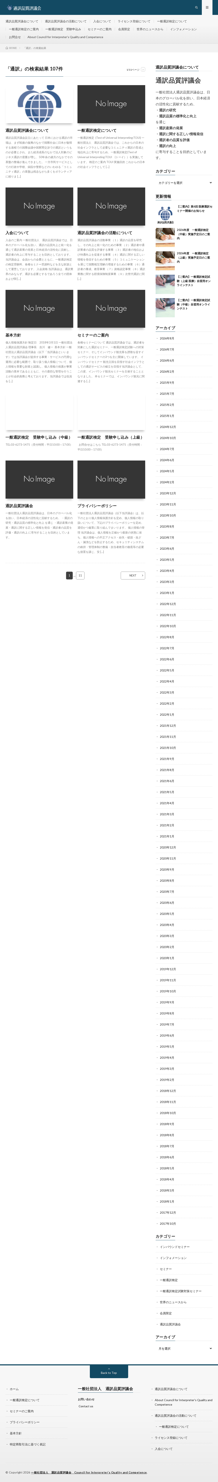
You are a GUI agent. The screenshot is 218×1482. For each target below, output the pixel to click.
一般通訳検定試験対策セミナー (181, 1291)
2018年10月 (168, 1113)
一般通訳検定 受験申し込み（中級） (39, 437)
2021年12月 (168, 725)
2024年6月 (167, 460)
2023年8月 (167, 526)
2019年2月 (167, 1079)
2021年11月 (168, 736)
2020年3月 (167, 936)
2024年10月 (168, 438)
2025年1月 (167, 416)
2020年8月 (167, 880)
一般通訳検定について (172, 21)
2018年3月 (167, 1190)
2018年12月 (168, 1091)
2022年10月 (168, 626)
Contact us (86, 1406)
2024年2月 (167, 482)
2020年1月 (167, 958)
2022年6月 (167, 659)
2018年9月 (167, 1124)
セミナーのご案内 (100, 29)
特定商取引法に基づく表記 (28, 1444)
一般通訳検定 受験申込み (63, 29)
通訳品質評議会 (19, 505)
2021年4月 (167, 803)
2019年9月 (167, 1002)
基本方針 (13, 335)
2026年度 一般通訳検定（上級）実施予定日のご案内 (193, 257)
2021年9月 (167, 759)
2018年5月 (167, 1168)
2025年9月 (167, 382)
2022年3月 (167, 692)
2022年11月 (168, 615)
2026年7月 (167, 349)
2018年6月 (167, 1157)
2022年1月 (167, 714)
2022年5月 (167, 670)
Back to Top (109, 1373)
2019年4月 (167, 1057)
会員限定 (124, 29)
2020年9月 (167, 869)
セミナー (166, 1269)
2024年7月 (167, 449)
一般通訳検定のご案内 (24, 29)
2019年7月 (167, 1024)
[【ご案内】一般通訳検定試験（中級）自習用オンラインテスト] (165, 307)
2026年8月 (167, 338)
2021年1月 (167, 836)
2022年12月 (168, 604)
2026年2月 (167, 371)
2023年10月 (168, 515)
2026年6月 (167, 360)
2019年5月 (167, 1046)
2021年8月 (167, 770)
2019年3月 (167, 1068)
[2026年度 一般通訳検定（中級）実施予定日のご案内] (165, 237)
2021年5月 (167, 792)
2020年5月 (167, 914)
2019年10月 (168, 991)
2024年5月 (167, 471)
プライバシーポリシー (97, 505)
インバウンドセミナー (175, 1247)
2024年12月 (168, 427)
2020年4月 (167, 925)
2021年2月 (167, 825)
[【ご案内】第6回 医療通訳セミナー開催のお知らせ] (165, 214)
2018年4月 (167, 1179)
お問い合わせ (86, 1399)
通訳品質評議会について (22, 21)
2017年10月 (168, 1223)
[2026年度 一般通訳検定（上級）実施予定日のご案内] (165, 260)
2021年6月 (167, 781)
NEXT (132, 575)
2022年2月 (167, 703)
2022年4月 (167, 681)
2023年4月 (167, 570)
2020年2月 (167, 947)
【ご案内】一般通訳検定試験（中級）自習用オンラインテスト (193, 304)
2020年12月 (168, 847)
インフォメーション (183, 29)
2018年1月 (167, 1201)
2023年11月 (168, 504)
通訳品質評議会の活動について (66, 21)
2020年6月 (167, 902)
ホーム (14, 1389)
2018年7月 (167, 1146)
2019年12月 (168, 969)
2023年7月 (167, 537)
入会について (102, 21)
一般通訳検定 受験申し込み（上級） (111, 437)
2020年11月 (168, 858)
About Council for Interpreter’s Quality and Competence (65, 37)
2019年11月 (168, 980)
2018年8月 (167, 1135)
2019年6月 (167, 1035)
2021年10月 (168, 748)
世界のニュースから (150, 29)
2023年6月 (167, 548)
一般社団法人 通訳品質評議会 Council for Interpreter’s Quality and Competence (89, 1472)
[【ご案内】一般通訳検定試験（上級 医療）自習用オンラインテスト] (165, 284)
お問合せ (15, 37)
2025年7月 (167, 393)
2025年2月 (167, 404)
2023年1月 (167, 593)
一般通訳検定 (169, 1280)
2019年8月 (167, 1013)
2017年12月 (168, 1212)
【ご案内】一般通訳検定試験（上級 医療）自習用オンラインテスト (194, 281)
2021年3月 (167, 814)
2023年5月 (167, 559)
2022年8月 (167, 637)
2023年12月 (168, 493)
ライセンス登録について (134, 21)
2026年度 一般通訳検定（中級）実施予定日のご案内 (193, 234)
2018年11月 (168, 1102)
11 (80, 575)
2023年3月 (167, 582)
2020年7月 (167, 891)
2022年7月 (167, 648)
